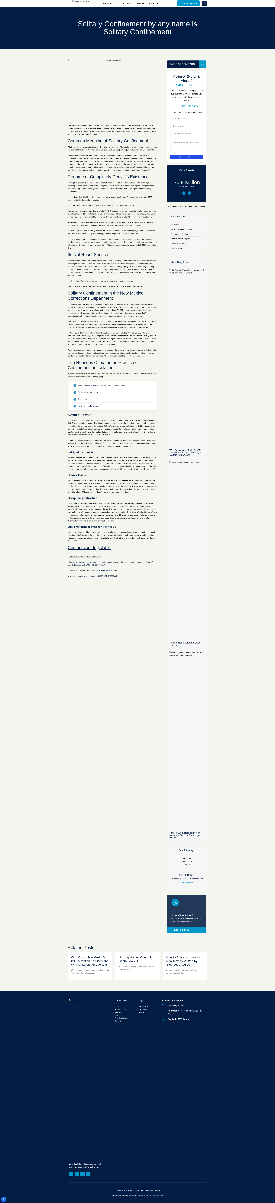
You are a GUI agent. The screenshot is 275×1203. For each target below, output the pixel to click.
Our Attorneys (125, 3)
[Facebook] (77, 1174)
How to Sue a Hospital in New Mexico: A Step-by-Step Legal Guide (184, 835)
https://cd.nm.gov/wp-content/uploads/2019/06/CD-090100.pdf (93, 570)
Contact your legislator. (89, 547)
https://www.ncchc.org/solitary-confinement (85, 557)
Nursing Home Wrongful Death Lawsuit (185, 643)
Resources (140, 3)
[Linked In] (71, 1174)
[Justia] (82, 1174)
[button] (202, 64)
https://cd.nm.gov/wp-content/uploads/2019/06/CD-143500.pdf (93, 576)
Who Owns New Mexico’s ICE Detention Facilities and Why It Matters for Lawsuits (185, 452)
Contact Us (153, 3)
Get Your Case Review (186, 157)
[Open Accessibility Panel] (3, 1199)
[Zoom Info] (88, 1174)
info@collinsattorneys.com (181, 921)
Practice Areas (108, 3)
